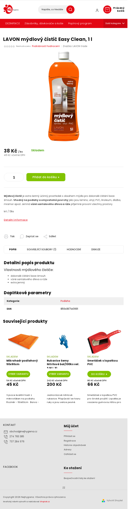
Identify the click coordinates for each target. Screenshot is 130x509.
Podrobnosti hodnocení (46, 46)
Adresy (67, 449)
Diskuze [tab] (95, 249)
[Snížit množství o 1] (20, 178)
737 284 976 (16, 441)
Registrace (70, 440)
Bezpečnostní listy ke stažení (79, 478)
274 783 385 (16, 436)
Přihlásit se (69, 436)
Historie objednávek (75, 445)
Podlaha (65, 301)
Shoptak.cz (45, 502)
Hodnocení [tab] (74, 249)
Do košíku (98, 374)
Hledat (71, 9)
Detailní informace (16, 220)
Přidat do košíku (44, 177)
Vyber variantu (18, 374)
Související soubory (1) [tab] (41, 249)
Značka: (75, 46)
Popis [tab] (12, 249)
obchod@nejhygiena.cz (23, 431)
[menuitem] (12, 23)
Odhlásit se (70, 454)
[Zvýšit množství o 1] (7, 178)
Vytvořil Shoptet (115, 500)
